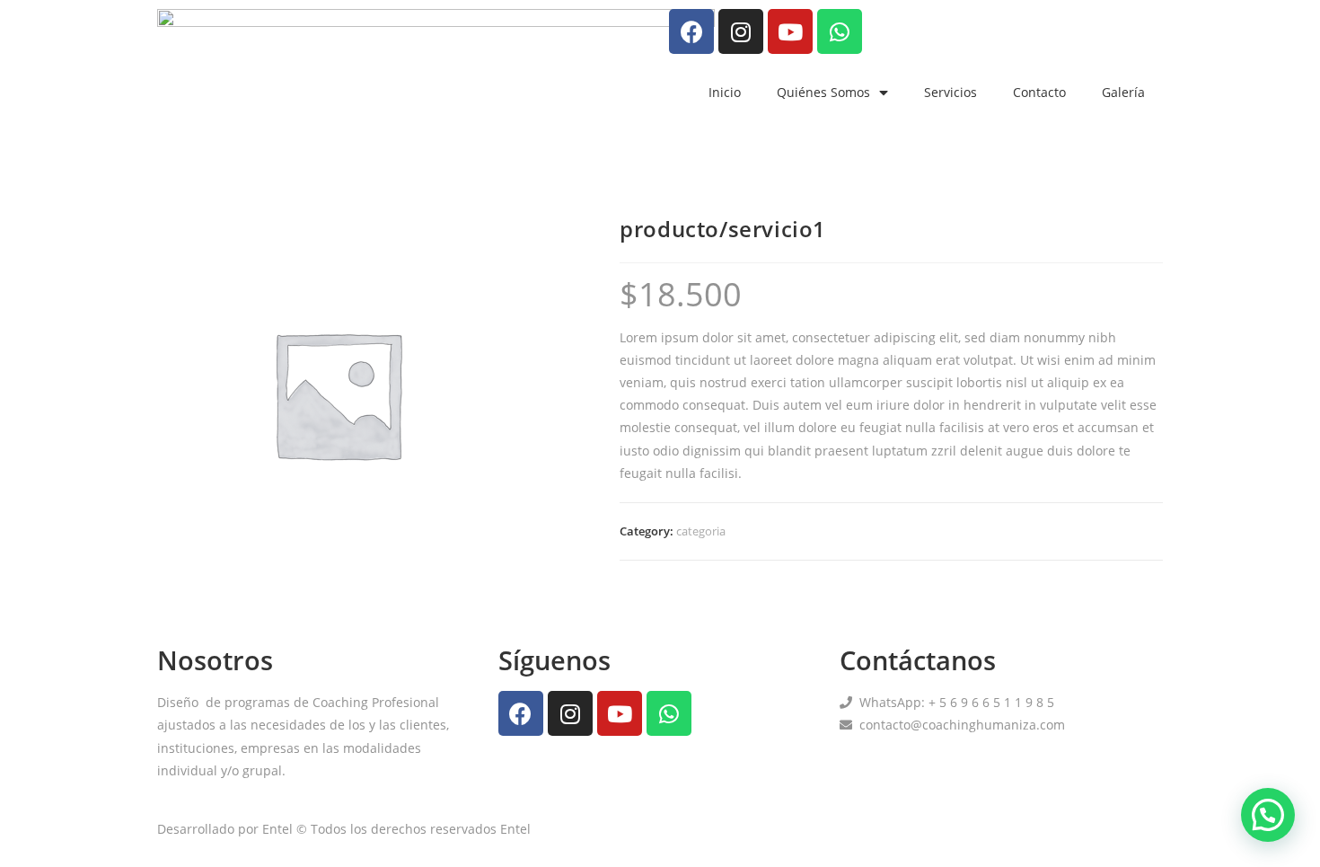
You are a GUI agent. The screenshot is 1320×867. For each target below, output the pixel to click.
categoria (701, 531)
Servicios (950, 92)
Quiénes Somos (823, 92)
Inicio (724, 92)
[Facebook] (691, 31)
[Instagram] (740, 31)
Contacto (1039, 92)
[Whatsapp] (839, 31)
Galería (1123, 92)
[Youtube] (790, 31)
